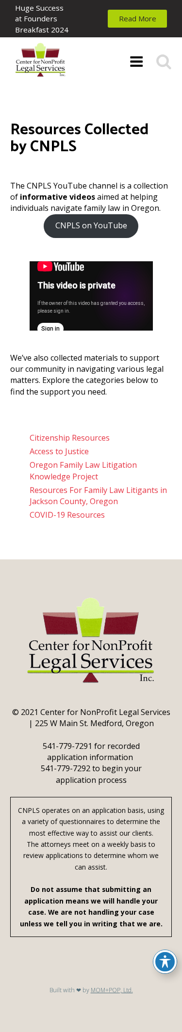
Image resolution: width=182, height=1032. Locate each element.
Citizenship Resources (70, 437)
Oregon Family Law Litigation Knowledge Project (83, 470)
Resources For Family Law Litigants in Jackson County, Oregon (98, 496)
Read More (137, 18)
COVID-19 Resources (67, 514)
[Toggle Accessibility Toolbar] (165, 961)
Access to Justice (59, 451)
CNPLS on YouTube (91, 225)
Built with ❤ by (91, 990)
